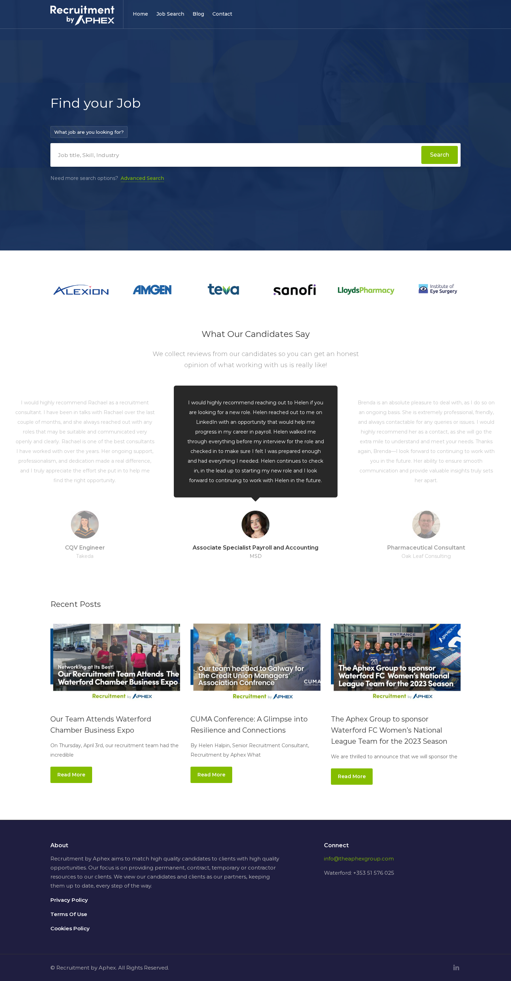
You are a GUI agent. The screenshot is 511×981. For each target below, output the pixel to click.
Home (140, 14)
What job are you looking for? (89, 132)
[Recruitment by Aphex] (82, 19)
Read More (71, 775)
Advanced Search (142, 178)
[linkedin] (456, 967)
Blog (198, 14)
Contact (222, 14)
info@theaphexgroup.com (359, 858)
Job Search (170, 14)
